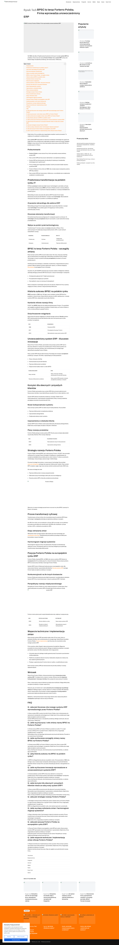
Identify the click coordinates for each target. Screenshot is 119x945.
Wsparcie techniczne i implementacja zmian (36, 105)
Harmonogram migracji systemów (34, 97)
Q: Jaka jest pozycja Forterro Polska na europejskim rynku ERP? (41, 128)
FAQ (27, 108)
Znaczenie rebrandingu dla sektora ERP (35, 69)
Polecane (27, 910)
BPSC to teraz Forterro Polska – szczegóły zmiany (37, 75)
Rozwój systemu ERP (57, 568)
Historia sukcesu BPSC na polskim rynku (35, 77)
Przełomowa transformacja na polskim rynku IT (37, 67)
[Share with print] (21, 48)
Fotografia (30, 860)
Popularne (33, 910)
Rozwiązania (31, 267)
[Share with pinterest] (21, 30)
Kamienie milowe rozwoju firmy (33, 78)
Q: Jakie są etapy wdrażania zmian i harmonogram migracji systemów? (42, 126)
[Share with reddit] (21, 36)
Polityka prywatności (45, 941)
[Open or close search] (114, 2)
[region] (16, 933)
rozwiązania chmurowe (33, 535)
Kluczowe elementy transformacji (34, 71)
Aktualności (30, 855)
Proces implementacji (41, 641)
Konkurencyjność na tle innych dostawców (36, 101)
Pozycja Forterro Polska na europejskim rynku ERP (38, 99)
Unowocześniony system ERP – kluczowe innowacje (38, 82)
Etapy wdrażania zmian (31, 95)
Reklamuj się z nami (36, 941)
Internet (29, 862)
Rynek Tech (30, 9)
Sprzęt (29, 872)
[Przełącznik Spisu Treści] (64, 64)
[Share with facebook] (21, 23)
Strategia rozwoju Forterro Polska (34, 92)
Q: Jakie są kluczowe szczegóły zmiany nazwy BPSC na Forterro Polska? (43, 116)
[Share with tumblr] (21, 33)
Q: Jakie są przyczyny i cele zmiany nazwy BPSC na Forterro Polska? (42, 114)
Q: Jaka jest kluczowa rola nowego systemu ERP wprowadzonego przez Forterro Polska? (44, 111)
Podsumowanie (29, 65)
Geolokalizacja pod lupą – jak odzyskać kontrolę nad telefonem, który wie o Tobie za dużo (86, 150)
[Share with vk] (21, 42)
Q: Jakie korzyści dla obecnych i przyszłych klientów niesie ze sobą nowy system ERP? (45, 122)
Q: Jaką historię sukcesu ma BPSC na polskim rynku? (38, 117)
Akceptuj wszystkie (16, 939)
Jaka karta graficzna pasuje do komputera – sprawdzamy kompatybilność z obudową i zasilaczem (86, 145)
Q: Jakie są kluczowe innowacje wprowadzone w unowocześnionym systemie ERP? (45, 119)
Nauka (29, 867)
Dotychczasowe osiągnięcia (32, 80)
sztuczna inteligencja (33, 464)
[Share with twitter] (21, 26)
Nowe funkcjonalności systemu (33, 86)
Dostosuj (9, 936)
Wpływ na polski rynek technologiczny (35, 73)
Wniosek (28, 106)
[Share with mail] (21, 45)
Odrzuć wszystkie (21, 936)
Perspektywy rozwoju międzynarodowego (36, 103)
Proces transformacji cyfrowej (33, 93)
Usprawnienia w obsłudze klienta (34, 88)
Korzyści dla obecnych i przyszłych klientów (36, 84)
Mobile (29, 865)
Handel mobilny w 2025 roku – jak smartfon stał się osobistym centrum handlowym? (85, 155)
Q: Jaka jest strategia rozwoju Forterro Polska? (37, 125)
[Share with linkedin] (21, 39)
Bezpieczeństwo (31, 857)
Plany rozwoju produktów (32, 90)
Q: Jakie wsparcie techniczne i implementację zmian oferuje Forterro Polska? (44, 130)
